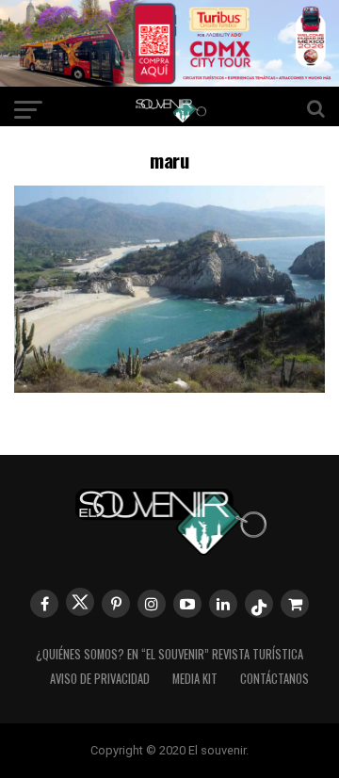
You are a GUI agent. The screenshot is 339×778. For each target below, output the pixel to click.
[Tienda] (295, 604)
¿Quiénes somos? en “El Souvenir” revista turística (169, 654)
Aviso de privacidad (100, 679)
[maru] (169, 386)
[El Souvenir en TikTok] (259, 604)
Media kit (195, 679)
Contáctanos (274, 679)
